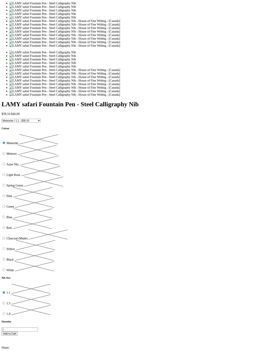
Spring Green (15, 185)
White (10, 270)
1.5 (8, 303)
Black (10, 259)
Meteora (11, 153)
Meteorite (12, 143)
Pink (9, 196)
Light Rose (13, 174)
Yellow (11, 249)
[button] (134, 337)
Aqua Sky (13, 164)
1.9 (8, 314)
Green (10, 206)
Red (9, 227)
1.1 (8, 292)
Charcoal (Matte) (17, 238)
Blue (9, 217)
